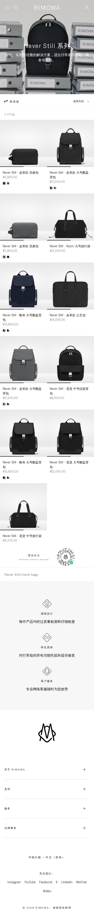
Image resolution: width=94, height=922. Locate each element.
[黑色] (4, 183)
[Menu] (7, 8)
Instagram (14, 882)
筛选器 (13, 101)
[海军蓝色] (4, 330)
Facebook (45, 882)
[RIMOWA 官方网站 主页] (47, 7)
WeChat (81, 882)
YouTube (30, 882)
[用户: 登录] (87, 7)
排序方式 (78, 101)
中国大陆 (36, 857)
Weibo (47, 891)
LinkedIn (67, 882)
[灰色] (8, 183)
